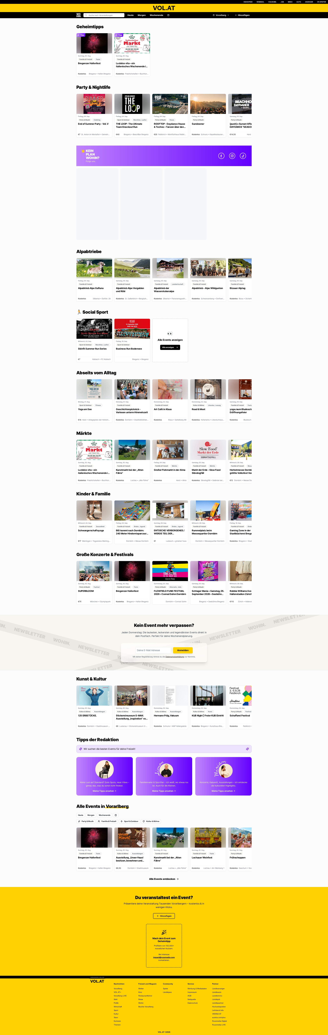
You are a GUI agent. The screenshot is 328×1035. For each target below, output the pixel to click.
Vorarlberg (221, 15)
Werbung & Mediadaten (197, 989)
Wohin (141, 1003)
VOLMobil (272, 2)
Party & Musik (88, 821)
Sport (116, 1010)
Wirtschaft (118, 1007)
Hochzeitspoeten (219, 1007)
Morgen (142, 15)
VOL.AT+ (117, 992)
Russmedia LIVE (219, 1025)
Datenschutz (193, 1003)
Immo (290, 2)
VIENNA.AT (216, 1014)
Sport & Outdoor (131, 821)
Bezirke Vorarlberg (145, 1007)
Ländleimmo (217, 996)
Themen (117, 1025)
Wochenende (156, 15)
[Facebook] (221, 155)
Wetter (141, 989)
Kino (140, 992)
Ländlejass (167, 992)
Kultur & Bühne (152, 821)
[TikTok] (243, 155)
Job (282, 2)
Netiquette (192, 999)
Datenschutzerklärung (175, 657)
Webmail (260, 2)
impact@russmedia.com (164, 957)
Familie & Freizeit (108, 821)
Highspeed (248, 2)
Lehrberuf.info (218, 1010)
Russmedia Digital (219, 1021)
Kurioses (117, 1021)
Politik (116, 1003)
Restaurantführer (145, 996)
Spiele (165, 989)
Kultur (116, 1014)
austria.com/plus (218, 1017)
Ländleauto (216, 992)
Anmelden (183, 650)
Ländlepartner (218, 1003)
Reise (140, 999)
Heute (130, 15)
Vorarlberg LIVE (120, 996)
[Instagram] (232, 155)
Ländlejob (216, 999)
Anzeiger (309, 2)
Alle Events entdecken (162, 879)
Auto (298, 2)
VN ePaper (321, 2)
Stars (116, 1017)
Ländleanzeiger (218, 989)
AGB (189, 996)
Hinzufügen (244, 15)
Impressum (192, 992)
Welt (115, 999)
